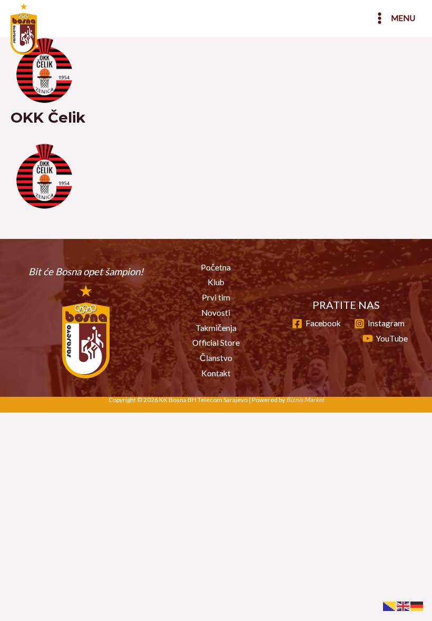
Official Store (216, 342)
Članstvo (216, 358)
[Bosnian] (390, 605)
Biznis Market (305, 400)
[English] (403, 605)
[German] (417, 605)
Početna (216, 267)
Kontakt (216, 373)
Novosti (215, 312)
